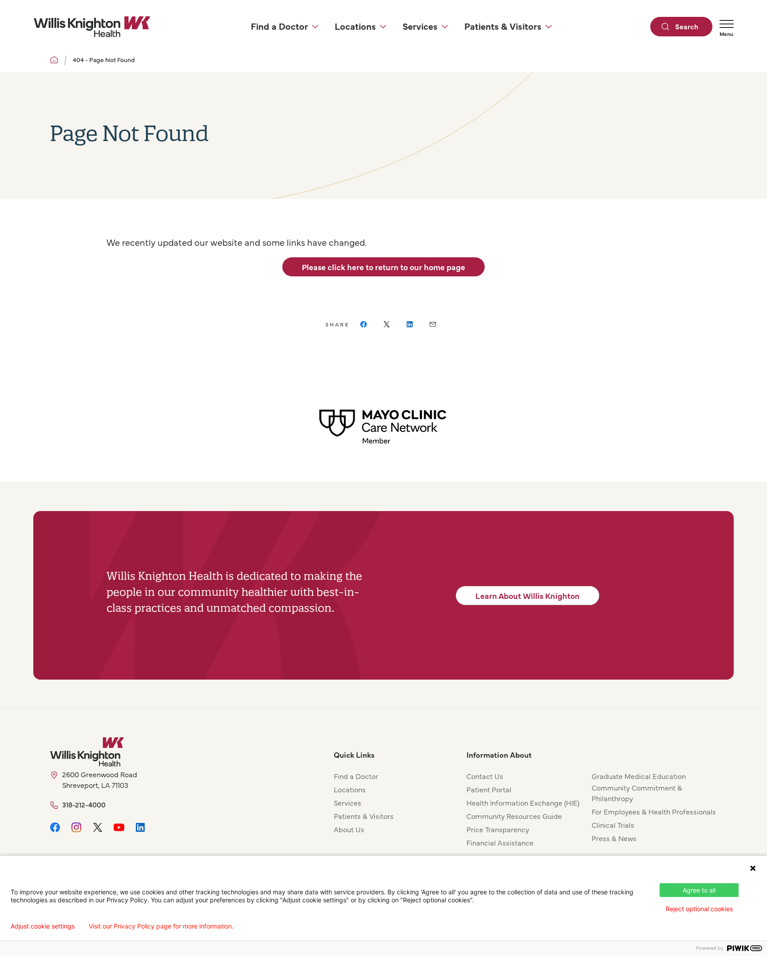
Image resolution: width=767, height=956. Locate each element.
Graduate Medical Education (639, 776)
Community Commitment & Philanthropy (637, 793)
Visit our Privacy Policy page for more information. (161, 926)
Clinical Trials (613, 825)
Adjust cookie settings (43, 926)
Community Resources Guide (514, 816)
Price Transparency (498, 829)
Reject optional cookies (699, 909)
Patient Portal (489, 789)
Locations (350, 789)
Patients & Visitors (364, 816)
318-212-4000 (84, 804)
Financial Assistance (500, 842)
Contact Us (485, 776)
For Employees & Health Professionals (654, 811)
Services (347, 802)
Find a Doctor (356, 776)
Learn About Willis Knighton (527, 595)
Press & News (614, 838)
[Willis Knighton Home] (91, 26)
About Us (349, 829)
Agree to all (699, 890)
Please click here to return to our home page (383, 266)
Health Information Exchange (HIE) (523, 802)
